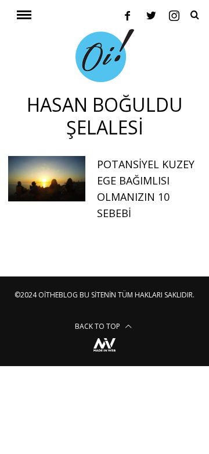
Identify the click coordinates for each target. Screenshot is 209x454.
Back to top (98, 326)
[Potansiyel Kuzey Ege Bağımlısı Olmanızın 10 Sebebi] (46, 178)
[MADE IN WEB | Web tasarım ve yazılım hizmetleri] (104, 353)
